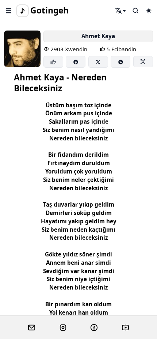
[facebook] (94, 327)
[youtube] (125, 327)
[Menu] (9, 10)
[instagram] (63, 327)
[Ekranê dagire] (143, 61)
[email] (32, 327)
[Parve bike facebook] (75, 62)
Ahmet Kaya (98, 36)
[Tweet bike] (98, 62)
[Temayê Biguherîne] (148, 10)
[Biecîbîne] (53, 62)
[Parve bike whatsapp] (120, 62)
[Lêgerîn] (121, 10)
